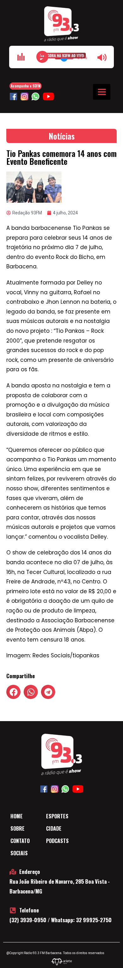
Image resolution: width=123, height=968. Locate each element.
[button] (13, 692)
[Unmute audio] (102, 57)
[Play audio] (42, 56)
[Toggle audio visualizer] (20, 57)
